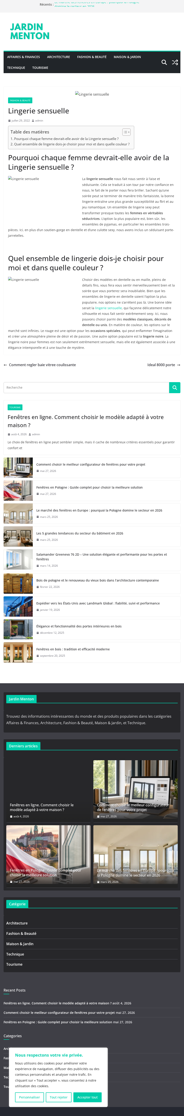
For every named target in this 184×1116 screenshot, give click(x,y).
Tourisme (40, 67)
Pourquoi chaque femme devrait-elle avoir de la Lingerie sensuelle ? (66, 138)
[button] (124, 132)
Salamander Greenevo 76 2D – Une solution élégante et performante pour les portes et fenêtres (101, 556)
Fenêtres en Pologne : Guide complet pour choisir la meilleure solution (89, 487)
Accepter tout (87, 1097)
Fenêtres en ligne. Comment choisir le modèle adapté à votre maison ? (86, 421)
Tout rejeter (59, 1097)
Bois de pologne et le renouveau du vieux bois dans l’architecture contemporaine (97, 580)
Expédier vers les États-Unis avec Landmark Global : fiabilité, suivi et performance (98, 603)
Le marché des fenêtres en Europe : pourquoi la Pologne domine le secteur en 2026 (99, 510)
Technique (16, 67)
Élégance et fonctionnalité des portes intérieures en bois (79, 626)
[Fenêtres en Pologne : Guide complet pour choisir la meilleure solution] (18, 490)
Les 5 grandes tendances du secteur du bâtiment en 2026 (79, 533)
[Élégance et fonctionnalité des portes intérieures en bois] (18, 629)
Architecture (58, 57)
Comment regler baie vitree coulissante (42, 364)
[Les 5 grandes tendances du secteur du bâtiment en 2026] (18, 536)
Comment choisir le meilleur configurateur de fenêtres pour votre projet (90, 464)
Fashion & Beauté (92, 57)
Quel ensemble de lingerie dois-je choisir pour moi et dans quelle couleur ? (71, 144)
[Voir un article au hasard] (175, 62)
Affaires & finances (23, 57)
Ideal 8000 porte (161, 364)
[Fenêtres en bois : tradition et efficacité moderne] (18, 652)
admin (39, 120)
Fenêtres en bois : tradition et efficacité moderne (73, 649)
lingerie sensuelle (108, 308)
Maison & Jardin (127, 57)
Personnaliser (29, 1097)
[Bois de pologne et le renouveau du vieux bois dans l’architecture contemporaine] (18, 583)
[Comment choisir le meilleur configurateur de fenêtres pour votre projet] (18, 468)
